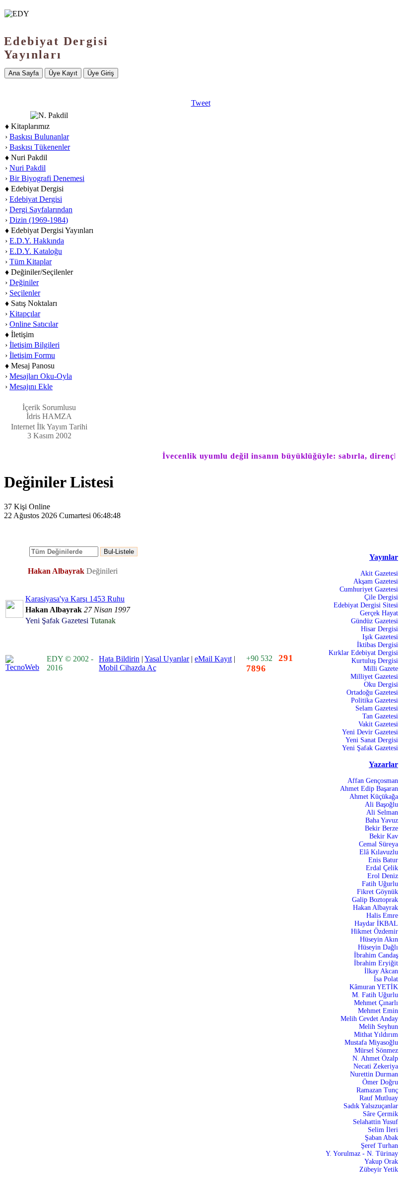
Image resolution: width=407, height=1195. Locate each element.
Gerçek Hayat (379, 613)
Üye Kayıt (63, 73)
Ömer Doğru (380, 1082)
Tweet (200, 103)
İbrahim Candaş (376, 955)
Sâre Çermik (380, 1114)
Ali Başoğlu (381, 804)
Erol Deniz (382, 876)
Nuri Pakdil (27, 168)
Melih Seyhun (378, 1026)
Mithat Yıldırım (376, 1034)
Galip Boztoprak (375, 899)
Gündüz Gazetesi (374, 621)
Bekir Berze (381, 828)
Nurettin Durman (374, 1074)
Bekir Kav (383, 836)
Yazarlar (383, 764)
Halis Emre (382, 915)
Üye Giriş (100, 73)
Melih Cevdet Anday (369, 1018)
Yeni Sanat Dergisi (371, 740)
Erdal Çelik (382, 868)
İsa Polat (386, 979)
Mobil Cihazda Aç (127, 667)
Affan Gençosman (372, 780)
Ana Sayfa (23, 73)
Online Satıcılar (33, 324)
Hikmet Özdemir (374, 931)
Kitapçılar (24, 313)
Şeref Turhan (379, 1145)
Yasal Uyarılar (166, 659)
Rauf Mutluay (378, 1098)
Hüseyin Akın (379, 939)
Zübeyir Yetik (378, 1169)
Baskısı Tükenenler (39, 147)
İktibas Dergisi (377, 645)
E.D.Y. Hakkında (36, 241)
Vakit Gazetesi (378, 724)
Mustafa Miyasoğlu (371, 1042)
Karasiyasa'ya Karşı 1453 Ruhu (75, 599)
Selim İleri (383, 1130)
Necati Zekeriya (375, 1066)
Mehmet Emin (378, 1011)
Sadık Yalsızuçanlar (370, 1106)
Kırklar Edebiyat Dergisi (363, 653)
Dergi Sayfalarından (40, 209)
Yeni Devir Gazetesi (370, 732)
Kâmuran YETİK (373, 987)
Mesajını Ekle (31, 386)
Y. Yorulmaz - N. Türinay (362, 1153)
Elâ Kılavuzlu (378, 852)
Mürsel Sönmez (376, 1050)
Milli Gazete (380, 668)
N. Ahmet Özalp (375, 1058)
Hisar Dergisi (379, 629)
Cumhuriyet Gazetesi (368, 589)
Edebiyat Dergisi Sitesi (366, 605)
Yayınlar (383, 557)
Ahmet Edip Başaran (369, 788)
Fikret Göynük (377, 892)
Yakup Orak (381, 1161)
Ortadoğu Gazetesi (372, 692)
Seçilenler (24, 293)
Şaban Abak (381, 1137)
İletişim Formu (32, 355)
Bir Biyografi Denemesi (46, 178)
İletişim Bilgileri (34, 345)
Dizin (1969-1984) (38, 220)
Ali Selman (382, 812)
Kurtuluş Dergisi (374, 660)
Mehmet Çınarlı (376, 1003)
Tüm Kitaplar (30, 261)
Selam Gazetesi (376, 708)
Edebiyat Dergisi (35, 199)
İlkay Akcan (381, 971)
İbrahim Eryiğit (376, 963)
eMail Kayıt (213, 659)
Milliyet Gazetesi (374, 676)
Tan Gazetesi (380, 716)
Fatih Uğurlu (380, 884)
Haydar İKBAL (376, 923)
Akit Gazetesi (379, 573)
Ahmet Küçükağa (373, 796)
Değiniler (24, 282)
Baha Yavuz (381, 820)
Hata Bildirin (119, 659)
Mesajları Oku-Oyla (40, 376)
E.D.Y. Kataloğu (35, 251)
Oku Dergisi (381, 684)
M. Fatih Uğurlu (375, 995)
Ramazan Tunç (377, 1090)
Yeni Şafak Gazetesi (370, 748)
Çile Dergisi (381, 597)
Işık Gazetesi (380, 637)
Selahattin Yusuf (375, 1122)
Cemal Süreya (378, 844)
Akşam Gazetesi (375, 581)
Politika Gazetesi (374, 700)
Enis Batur (383, 860)
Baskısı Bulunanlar (39, 136)
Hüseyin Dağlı (378, 947)
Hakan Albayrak (375, 907)
